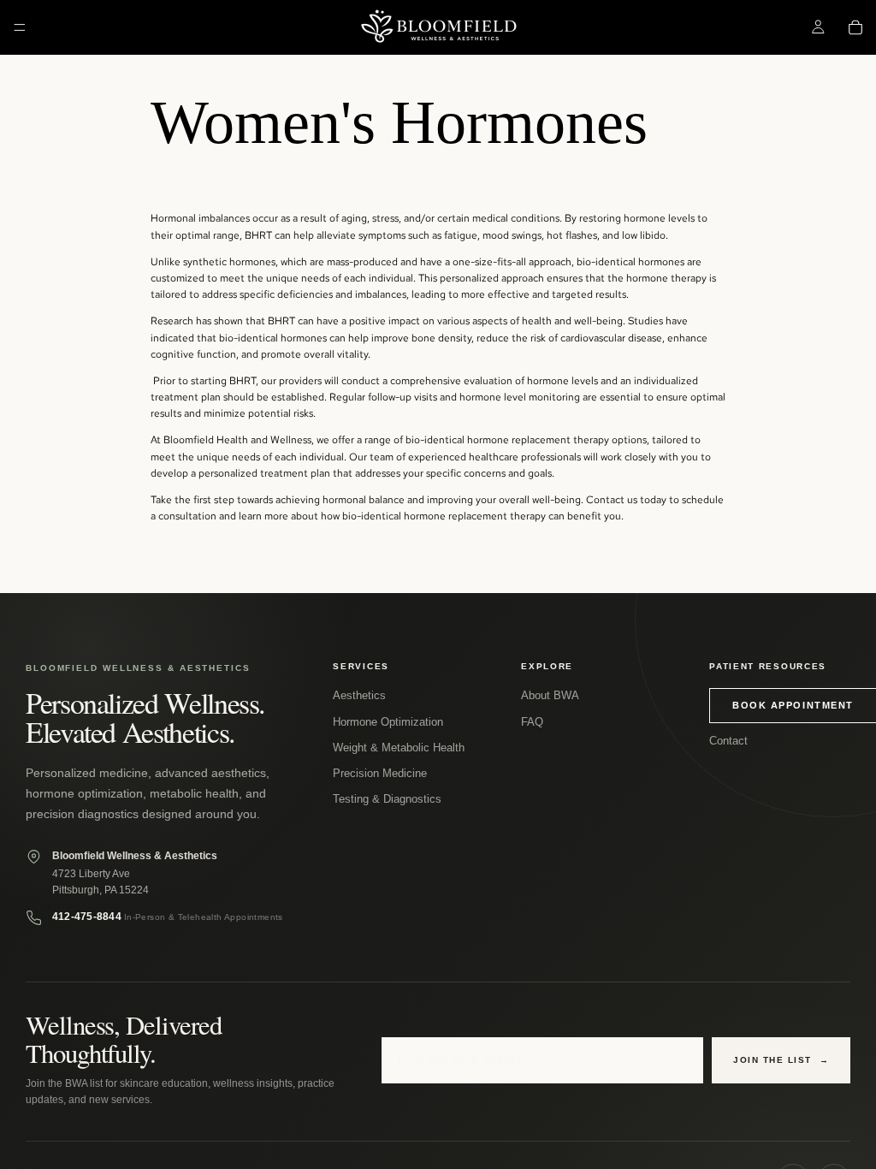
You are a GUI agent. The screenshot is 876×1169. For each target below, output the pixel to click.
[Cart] (855, 27)
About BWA (550, 695)
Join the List (781, 1060)
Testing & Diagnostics (387, 798)
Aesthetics (359, 695)
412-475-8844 (86, 917)
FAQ (532, 721)
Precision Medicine (380, 773)
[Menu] (19, 27)
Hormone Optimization (388, 721)
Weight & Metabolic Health (399, 747)
